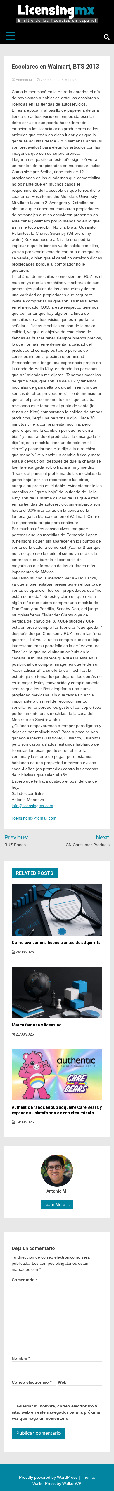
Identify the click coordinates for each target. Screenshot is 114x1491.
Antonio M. (24, 80)
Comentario (24, 1279)
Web (62, 1382)
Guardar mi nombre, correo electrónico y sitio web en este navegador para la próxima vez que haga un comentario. (56, 1412)
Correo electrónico (31, 1382)
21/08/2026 (24, 1034)
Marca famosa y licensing (37, 1025)
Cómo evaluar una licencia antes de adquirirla (56, 942)
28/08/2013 (50, 80)
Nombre (21, 1358)
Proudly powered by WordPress (49, 1477)
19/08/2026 (24, 1122)
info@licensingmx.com (32, 805)
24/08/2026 (24, 952)
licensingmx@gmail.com (34, 818)
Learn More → (57, 1204)
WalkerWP (71, 1483)
